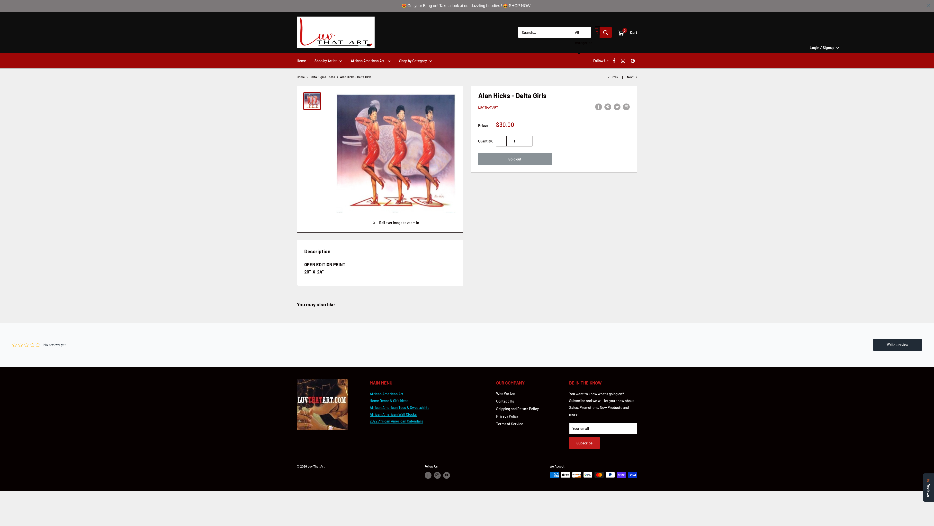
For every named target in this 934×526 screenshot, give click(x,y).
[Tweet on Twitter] (617, 106)
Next (630, 77)
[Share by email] (626, 106)
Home (301, 60)
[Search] (606, 32)
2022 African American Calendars (396, 421)
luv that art (488, 107)
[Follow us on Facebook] (428, 475)
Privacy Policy (507, 416)
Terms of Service (509, 424)
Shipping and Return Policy (517, 408)
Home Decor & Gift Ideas (389, 400)
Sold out (514, 159)
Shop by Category (413, 60)
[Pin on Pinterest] (607, 106)
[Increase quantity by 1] (527, 141)
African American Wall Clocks (393, 414)
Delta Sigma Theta (322, 77)
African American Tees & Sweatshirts (399, 407)
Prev (615, 77)
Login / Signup (822, 47)
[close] (928, 5)
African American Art (368, 60)
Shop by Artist (325, 60)
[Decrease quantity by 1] (501, 141)
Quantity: (485, 141)
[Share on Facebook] (598, 106)
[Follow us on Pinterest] (446, 475)
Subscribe (584, 443)
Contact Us (505, 401)
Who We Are (505, 393)
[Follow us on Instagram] (437, 475)
